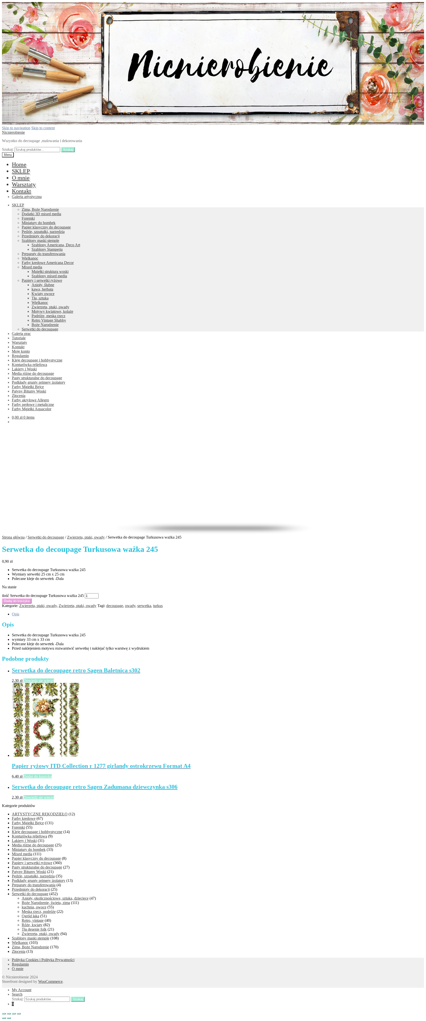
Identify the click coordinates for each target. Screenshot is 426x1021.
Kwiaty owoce (43, 294)
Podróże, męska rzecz (48, 316)
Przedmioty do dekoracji (41, 236)
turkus (158, 606)
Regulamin (20, 356)
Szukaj (68, 149)
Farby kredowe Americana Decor (48, 263)
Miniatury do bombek (38, 223)
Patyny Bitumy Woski (29, 391)
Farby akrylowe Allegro (30, 400)
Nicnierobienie (13, 132)
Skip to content (43, 128)
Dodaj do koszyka (17, 601)
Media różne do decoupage (33, 373)
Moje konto (21, 351)
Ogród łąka (30, 916)
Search (17, 994)
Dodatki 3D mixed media (41, 214)
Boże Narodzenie (45, 325)
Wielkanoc (30, 258)
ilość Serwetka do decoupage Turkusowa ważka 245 (43, 595)
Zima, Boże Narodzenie (40, 209)
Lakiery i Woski (24, 369)
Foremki (28, 218)
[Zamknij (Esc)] (4, 1013)
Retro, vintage (33, 920)
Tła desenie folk (34, 929)
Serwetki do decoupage (40, 329)
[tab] (218, 614)
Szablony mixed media (49, 276)
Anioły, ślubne (43, 285)
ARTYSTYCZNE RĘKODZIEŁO (40, 814)
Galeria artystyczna (27, 197)
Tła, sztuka (40, 298)
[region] (213, 481)
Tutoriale (19, 338)
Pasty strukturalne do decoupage (37, 378)
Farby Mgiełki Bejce (28, 387)
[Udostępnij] (9, 1013)
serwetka (144, 606)
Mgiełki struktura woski (50, 271)
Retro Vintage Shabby (49, 320)
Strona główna (13, 537)
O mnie (21, 178)
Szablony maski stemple (40, 240)
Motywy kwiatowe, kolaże (52, 311)
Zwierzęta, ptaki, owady (50, 307)
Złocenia (18, 396)
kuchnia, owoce (34, 907)
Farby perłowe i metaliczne (33, 404)
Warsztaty (24, 184)
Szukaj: (8, 149)
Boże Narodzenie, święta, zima (46, 903)
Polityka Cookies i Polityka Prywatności (43, 960)
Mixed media (32, 267)
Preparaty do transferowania (43, 254)
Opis (15, 614)
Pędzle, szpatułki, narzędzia (43, 232)
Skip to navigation (16, 128)
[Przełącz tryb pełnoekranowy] (14, 1013)
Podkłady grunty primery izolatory (38, 382)
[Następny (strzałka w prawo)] (9, 1018)
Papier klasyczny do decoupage (46, 227)
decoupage (114, 606)
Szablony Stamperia (47, 249)
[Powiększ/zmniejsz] (19, 1013)
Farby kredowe (24, 818)
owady (130, 606)
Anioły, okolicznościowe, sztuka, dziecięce (55, 898)
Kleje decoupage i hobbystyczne (37, 360)
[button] (213, 506)
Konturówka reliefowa (29, 364)
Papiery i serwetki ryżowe (42, 280)
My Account (21, 990)
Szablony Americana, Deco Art (56, 245)
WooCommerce (50, 981)
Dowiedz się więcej (38, 680)
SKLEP (21, 171)
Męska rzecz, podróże (39, 911)
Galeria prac (21, 333)
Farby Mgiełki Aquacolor (31, 409)
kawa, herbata (42, 289)
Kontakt (21, 191)
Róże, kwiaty (32, 925)
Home (19, 164)
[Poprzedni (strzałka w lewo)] (4, 1018)
